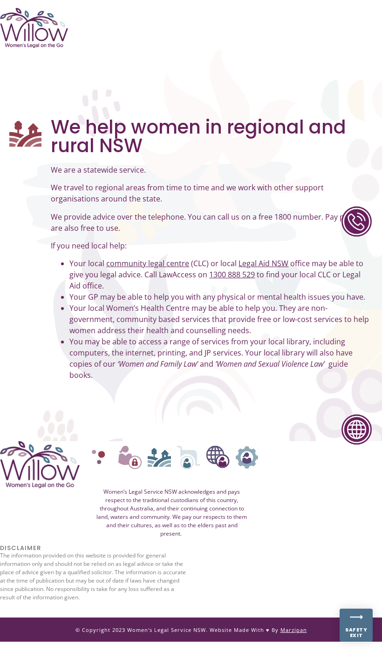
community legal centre (147, 263)
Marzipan (293, 629)
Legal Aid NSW (263, 263)
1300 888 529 (232, 274)
